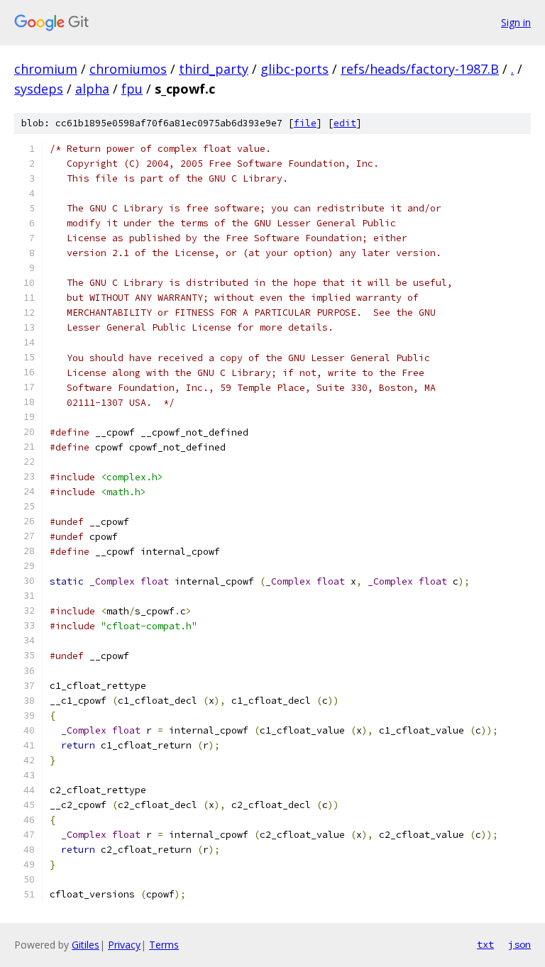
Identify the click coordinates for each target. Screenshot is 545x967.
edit (345, 123)
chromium (45, 68)
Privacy (124, 944)
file (305, 123)
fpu (132, 88)
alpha (92, 88)
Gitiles (85, 944)
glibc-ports (294, 68)
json (519, 944)
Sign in (516, 22)
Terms (164, 944)
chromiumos (128, 68)
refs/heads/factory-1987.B (420, 68)
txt (485, 944)
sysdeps (38, 88)
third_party (213, 68)
